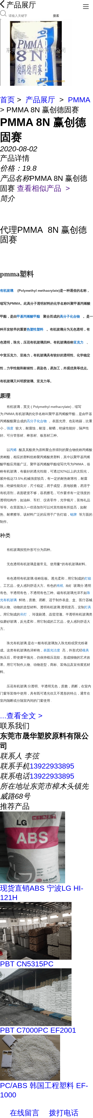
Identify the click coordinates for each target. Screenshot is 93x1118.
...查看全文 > (21, 716)
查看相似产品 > (43, 188)
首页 (7, 100)
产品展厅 (40, 100)
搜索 (56, 15)
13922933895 (52, 766)
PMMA (79, 100)
